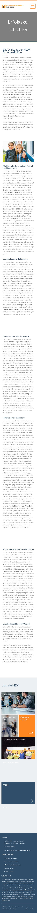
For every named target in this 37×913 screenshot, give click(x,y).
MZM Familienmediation (11, 862)
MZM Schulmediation (10, 858)
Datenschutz (29, 909)
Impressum (29, 907)
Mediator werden (9, 868)
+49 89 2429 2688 (9, 847)
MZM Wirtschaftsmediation (12, 865)
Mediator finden (9, 871)
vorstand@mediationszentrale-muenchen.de (17, 850)
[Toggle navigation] (33, 6)
